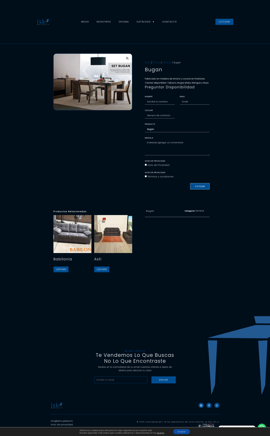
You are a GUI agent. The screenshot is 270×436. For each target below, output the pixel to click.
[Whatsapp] (216, 405)
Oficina (124, 21)
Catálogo (144, 21)
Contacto (169, 21)
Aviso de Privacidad (158, 165)
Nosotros (104, 21)
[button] (127, 58)
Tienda (156, 62)
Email (182, 97)
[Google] (201, 405)
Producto (150, 124)
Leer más (61, 269)
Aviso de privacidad (155, 161)
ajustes (160, 433)
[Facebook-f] (209, 405)
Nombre (149, 97)
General (166, 62)
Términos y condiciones (160, 176)
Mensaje (149, 138)
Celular (149, 111)
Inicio (85, 21)
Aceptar (181, 431)
